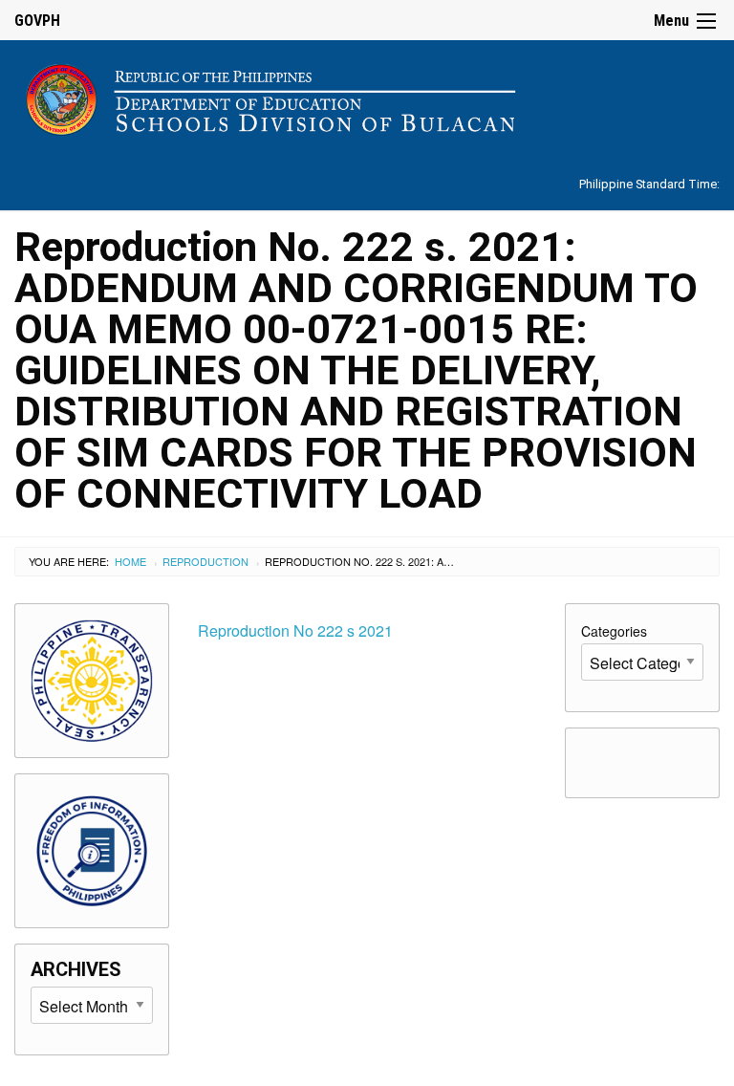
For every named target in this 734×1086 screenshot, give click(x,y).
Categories (614, 631)
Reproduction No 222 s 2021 (295, 630)
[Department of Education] (367, 96)
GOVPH (37, 20)
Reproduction (205, 561)
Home (130, 561)
